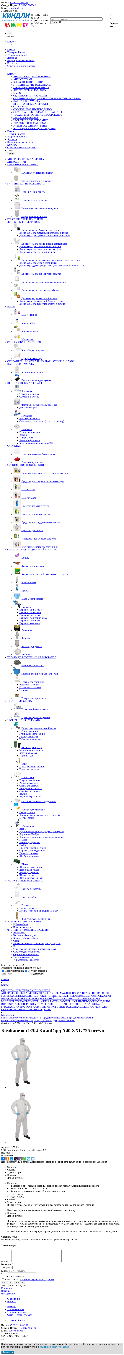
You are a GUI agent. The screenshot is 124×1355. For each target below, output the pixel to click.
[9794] (21, 1087)
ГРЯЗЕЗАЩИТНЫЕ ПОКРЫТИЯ (31, 87)
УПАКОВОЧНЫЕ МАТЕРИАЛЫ (31, 123)
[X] (16, 1158)
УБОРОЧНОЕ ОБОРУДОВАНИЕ (30, 120)
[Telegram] (32, 1158)
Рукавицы (30, 1020)
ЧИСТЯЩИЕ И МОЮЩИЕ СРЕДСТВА (34, 128)
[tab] (62, 1152)
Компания (6, 1288)
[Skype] (28, 1158)
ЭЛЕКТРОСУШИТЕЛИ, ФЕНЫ (30, 125)
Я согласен (7, 1352)
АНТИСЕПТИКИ (22, 79)
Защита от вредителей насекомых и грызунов (55, 1017)
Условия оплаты (15, 1309)
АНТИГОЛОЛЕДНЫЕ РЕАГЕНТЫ (32, 76)
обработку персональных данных (37, 1279)
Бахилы (5, 1017)
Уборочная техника (17, 55)
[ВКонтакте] (3, 1158)
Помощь (5, 1291)
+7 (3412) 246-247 (19, 2)
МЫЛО (17, 93)
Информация (8, 1293)
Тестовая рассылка (37, 970)
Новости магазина (14, 970)
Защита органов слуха (20, 1017)
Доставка (12, 57)
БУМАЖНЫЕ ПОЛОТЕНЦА (28, 82)
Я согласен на (29, 1279)
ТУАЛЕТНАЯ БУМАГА (25, 117)
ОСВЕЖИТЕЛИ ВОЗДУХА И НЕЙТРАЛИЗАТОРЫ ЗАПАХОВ (47, 98)
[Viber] (20, 1158)
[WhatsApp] (24, 1158)
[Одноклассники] (7, 1158)
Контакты (12, 63)
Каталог (11, 41)
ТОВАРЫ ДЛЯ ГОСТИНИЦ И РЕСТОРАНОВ (37, 114)
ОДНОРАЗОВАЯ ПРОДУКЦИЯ (30, 95)
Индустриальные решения (20, 60)
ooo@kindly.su (16, 8)
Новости (11, 1301)
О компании (13, 1298)
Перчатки (20, 1020)
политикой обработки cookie (54, 1346)
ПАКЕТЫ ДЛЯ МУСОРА (26, 101)
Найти (11, 154)
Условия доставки (16, 1312)
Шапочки (70, 1020)
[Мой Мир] (11, 1158)
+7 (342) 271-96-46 (26, 5)
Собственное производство (21, 66)
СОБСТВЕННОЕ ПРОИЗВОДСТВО (32, 109)
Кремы (82, 1017)
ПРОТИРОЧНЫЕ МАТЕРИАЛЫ (30, 104)
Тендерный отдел (16, 52)
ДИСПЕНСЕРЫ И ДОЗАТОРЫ (29, 90)
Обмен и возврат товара (19, 1315)
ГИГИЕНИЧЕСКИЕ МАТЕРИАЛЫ (32, 84)
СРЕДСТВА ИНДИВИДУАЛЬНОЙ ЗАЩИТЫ (37, 112)
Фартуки (39, 1020)
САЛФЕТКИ (20, 106)
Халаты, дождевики (54, 1020)
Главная (11, 49)
